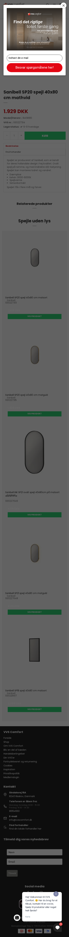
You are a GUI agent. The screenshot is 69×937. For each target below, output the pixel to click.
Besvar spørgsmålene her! (34, 67)
